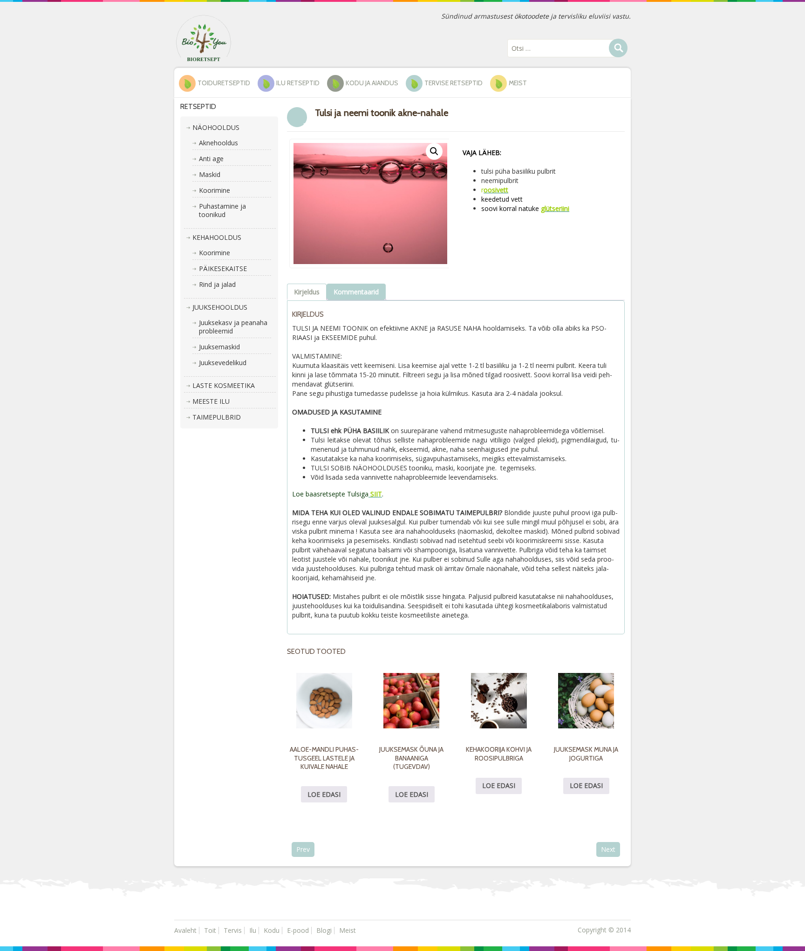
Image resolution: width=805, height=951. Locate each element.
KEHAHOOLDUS (216, 237)
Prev (303, 849)
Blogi (324, 930)
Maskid (209, 174)
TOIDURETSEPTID (224, 83)
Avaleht (185, 930)
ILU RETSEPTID (298, 83)
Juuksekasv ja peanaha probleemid (233, 326)
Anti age (211, 158)
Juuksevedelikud (222, 362)
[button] (434, 151)
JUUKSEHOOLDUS (219, 307)
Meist (518, 83)
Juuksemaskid (219, 346)
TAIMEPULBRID (216, 417)
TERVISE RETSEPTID (453, 83)
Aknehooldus (218, 142)
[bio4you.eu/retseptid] (203, 37)
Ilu (252, 930)
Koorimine (214, 190)
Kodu (272, 930)
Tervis (233, 930)
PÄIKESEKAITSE (223, 268)
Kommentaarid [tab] (356, 291)
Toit (210, 930)
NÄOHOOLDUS (215, 127)
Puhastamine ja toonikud (222, 210)
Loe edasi (324, 794)
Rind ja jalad (217, 284)
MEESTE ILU (211, 401)
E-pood (298, 930)
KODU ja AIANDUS (372, 83)
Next (608, 849)
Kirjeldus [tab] (307, 291)
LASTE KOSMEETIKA (223, 385)
